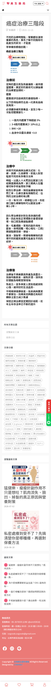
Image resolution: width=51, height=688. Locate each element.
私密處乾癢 (20, 443)
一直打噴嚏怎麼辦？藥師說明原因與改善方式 (25, 593)
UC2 (7, 370)
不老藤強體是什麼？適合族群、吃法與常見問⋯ (25, 602)
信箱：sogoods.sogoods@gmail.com (19, 633)
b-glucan (9, 428)
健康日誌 (10, 337)
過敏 (18, 428)
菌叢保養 (32, 438)
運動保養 (41, 394)
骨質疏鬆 (40, 370)
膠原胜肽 (9, 399)
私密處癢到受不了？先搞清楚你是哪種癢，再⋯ (25, 575)
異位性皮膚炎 (39, 433)
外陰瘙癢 (21, 438)
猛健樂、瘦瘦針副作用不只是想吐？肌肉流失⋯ (25, 566)
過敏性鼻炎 (28, 428)
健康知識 (26, 380)
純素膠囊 (32, 409)
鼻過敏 (39, 428)
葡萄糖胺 (41, 365)
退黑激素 (37, 380)
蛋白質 (17, 448)
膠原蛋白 (9, 394)
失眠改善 (20, 389)
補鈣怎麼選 (10, 360)
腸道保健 (29, 423)
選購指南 (21, 409)
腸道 (30, 404)
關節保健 (20, 365)
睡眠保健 (21, 385)
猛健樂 (8, 448)
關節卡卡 (30, 389)
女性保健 (41, 414)
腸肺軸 (8, 433)
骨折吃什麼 (20, 355)
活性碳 (40, 399)
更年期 (31, 414)
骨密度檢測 (20, 375)
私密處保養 (10, 438)
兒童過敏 (26, 433)
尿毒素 (38, 404)
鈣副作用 (41, 355)
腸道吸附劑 (10, 414)
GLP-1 (40, 443)
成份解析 (9, 389)
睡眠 (30, 375)
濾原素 (31, 399)
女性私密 (9, 443)
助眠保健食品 (34, 385)
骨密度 (30, 370)
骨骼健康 (9, 375)
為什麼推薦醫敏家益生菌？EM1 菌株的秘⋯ (25, 584)
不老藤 (15, 419)
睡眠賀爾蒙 (10, 385)
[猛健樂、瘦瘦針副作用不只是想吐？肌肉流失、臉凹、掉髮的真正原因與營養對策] (25, 475)
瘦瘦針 (31, 443)
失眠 (37, 375)
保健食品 (30, 365)
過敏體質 (39, 423)
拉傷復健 (33, 419)
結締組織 (41, 389)
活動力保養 (20, 399)
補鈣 (22, 370)
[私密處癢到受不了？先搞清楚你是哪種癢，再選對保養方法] (25, 521)
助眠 (18, 380)
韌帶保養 (30, 394)
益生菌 (8, 423)
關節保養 (9, 365)
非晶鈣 (31, 355)
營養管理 (26, 448)
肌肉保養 (20, 394)
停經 (7, 419)
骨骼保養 (21, 360)
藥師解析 (32, 360)
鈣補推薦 (9, 355)
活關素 (15, 370)
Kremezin (20, 404)
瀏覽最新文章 (12, 332)
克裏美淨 (9, 404)
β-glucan (18, 423)
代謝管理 (21, 414)
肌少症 (24, 419)
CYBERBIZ (18, 664)
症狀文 (17, 433)
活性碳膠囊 (10, 409)
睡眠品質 (9, 380)
